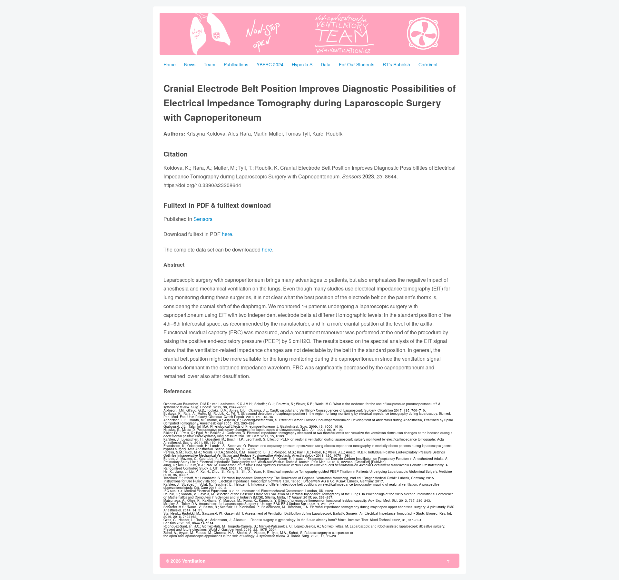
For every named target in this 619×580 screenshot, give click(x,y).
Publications (236, 64)
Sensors (202, 219)
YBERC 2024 (270, 64)
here (227, 234)
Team (209, 64)
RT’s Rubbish (396, 64)
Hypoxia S (302, 64)
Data (325, 64)
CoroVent (427, 64)
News (189, 64)
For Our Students (356, 64)
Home (169, 64)
